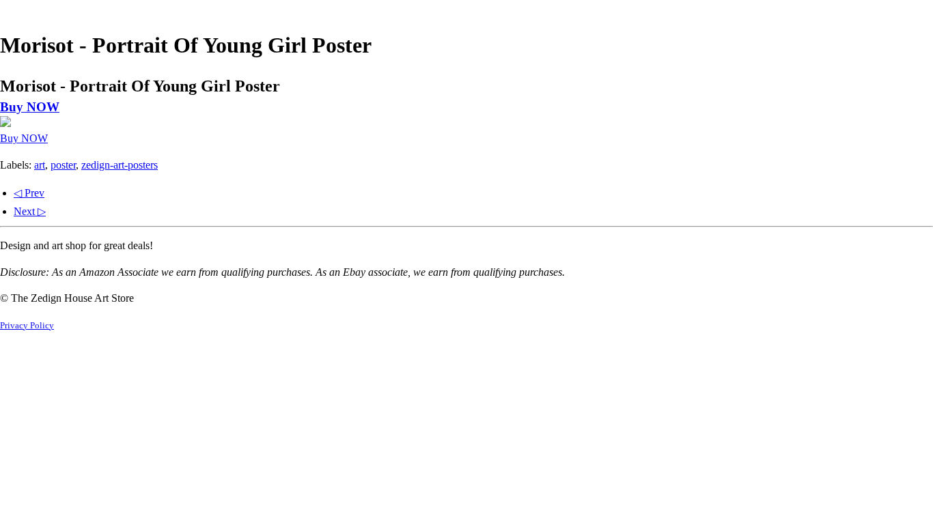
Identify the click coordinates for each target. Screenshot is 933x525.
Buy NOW (29, 107)
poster (63, 165)
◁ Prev (29, 193)
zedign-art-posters (119, 165)
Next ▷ (30, 211)
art (39, 165)
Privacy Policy (27, 325)
